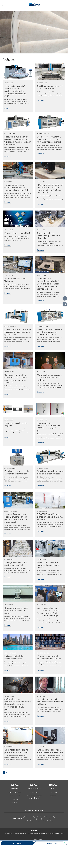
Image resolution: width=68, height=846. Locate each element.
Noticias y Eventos (15, 796)
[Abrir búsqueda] (66, 5)
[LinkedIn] (39, 818)
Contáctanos (51, 843)
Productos (15, 789)
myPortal (53, 796)
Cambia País (37, 839)
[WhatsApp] (45, 818)
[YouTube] (32, 818)
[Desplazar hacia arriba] (65, 835)
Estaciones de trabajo (34, 789)
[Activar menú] (2, 5)
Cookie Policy (32, 833)
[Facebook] (25, 818)
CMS (53, 789)
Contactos (15, 803)
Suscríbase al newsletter (34, 810)
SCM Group (53, 792)
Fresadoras (34, 792)
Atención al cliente (15, 792)
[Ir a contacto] (65, 298)
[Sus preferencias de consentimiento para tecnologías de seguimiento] (65, 843)
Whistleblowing (59, 833)
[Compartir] (65, 304)
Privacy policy (23, 833)
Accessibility (51, 833)
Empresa (15, 799)
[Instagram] (52, 818)
